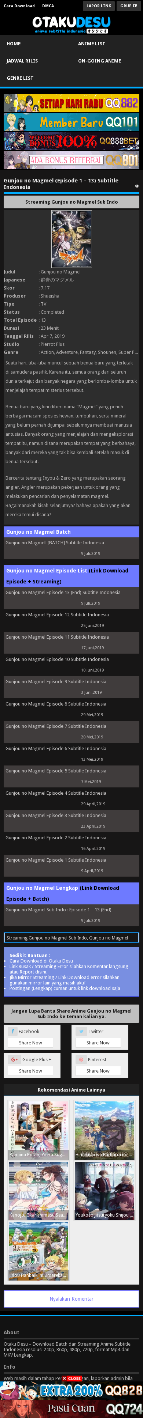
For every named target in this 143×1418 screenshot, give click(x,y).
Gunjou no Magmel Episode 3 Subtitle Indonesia (56, 815)
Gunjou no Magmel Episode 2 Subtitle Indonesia (56, 837)
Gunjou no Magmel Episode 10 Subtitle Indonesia (57, 659)
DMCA (48, 6)
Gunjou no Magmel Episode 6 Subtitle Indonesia (56, 748)
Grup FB (129, 6)
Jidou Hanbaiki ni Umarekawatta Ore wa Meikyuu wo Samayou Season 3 (39, 1275)
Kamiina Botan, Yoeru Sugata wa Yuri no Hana (39, 1154)
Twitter (98, 1037)
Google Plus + (35, 1065)
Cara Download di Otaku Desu (41, 961)
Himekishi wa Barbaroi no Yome (105, 1154)
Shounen (107, 352)
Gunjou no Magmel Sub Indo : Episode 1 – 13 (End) (58, 909)
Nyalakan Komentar (72, 1299)
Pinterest (98, 1065)
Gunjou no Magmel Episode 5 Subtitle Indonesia (56, 771)
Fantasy (88, 352)
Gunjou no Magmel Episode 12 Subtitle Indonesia (57, 614)
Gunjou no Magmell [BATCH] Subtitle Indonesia (55, 542)
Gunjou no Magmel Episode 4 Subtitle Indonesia (56, 793)
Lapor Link (99, 6)
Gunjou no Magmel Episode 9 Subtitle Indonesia (56, 681)
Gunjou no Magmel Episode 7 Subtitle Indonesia (56, 726)
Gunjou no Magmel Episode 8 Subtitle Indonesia (56, 704)
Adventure (67, 352)
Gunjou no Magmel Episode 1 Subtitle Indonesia (56, 860)
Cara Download (19, 6)
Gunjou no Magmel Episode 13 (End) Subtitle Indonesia (63, 592)
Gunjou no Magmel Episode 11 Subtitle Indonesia (57, 637)
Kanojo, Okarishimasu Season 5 (39, 1215)
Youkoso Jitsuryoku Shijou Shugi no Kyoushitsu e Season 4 (105, 1215)
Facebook (30, 1037)
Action (47, 352)
